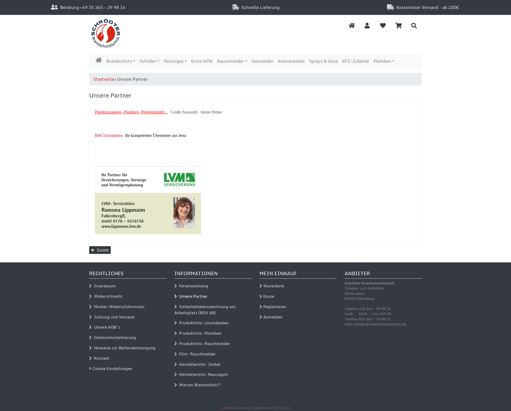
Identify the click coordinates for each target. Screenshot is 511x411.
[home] (98, 60)
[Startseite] (351, 25)
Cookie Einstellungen (111, 368)
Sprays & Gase (323, 61)
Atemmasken (291, 61)
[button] (367, 25)
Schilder (147, 61)
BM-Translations (109, 135)
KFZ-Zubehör (355, 61)
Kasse (268, 296)
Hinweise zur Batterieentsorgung (123, 348)
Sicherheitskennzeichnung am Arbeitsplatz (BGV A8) (205, 309)
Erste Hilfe (202, 61)
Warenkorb (273, 286)
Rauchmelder (230, 61)
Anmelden (272, 317)
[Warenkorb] (398, 25)
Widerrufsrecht (107, 296)
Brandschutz (119, 61)
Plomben (382, 61)
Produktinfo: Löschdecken (203, 323)
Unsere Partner (192, 296)
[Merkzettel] (383, 25)
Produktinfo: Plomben (199, 333)
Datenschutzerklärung (114, 337)
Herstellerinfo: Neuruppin (202, 374)
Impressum (104, 286)
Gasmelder (262, 61)
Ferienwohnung (192, 286)
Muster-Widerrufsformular (118, 306)
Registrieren (274, 306)
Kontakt (100, 358)
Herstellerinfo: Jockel (198, 364)
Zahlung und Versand (113, 317)
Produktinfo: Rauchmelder (203, 343)
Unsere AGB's (106, 327)
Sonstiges (174, 61)
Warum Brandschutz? (198, 384)
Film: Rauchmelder (196, 354)
